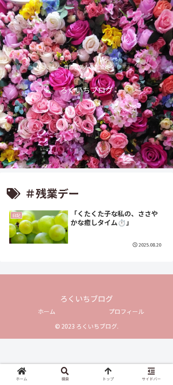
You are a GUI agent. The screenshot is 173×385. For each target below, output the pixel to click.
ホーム (46, 311)
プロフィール (126, 311)
